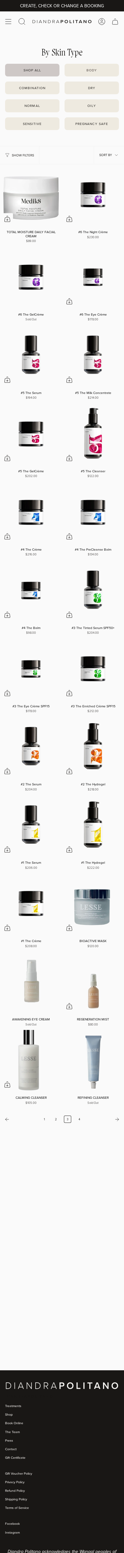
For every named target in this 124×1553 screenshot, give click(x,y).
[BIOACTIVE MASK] (93, 904)
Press (9, 1440)
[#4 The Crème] (31, 513)
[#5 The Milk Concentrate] (93, 356)
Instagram (12, 1532)
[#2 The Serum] (31, 747)
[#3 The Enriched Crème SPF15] (93, 669)
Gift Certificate (15, 1457)
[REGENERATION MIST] (93, 982)
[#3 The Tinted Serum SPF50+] (93, 591)
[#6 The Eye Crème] (93, 278)
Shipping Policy (16, 1499)
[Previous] (20, 1119)
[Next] (103, 1119)
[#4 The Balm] (31, 591)
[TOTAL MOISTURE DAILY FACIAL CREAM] (31, 195)
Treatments (13, 1406)
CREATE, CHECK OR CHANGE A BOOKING (62, 6)
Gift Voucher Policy (18, 1473)
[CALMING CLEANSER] (31, 1061)
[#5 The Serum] (31, 356)
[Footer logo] (29, 1396)
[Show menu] (8, 21)
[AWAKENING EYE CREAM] (31, 982)
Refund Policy (15, 1490)
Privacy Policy (14, 1482)
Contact (11, 1449)
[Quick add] (7, 219)
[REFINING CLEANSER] (93, 1061)
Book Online (14, 1423)
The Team (12, 1432)
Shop (9, 1414)
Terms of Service (17, 1507)
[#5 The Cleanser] (93, 434)
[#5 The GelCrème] (31, 434)
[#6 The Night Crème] (93, 195)
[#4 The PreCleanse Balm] (93, 513)
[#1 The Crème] (31, 904)
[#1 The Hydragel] (93, 826)
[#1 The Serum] (31, 826)
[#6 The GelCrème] (31, 278)
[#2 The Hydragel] (93, 747)
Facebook (12, 1523)
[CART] (115, 21)
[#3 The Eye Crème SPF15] (31, 669)
